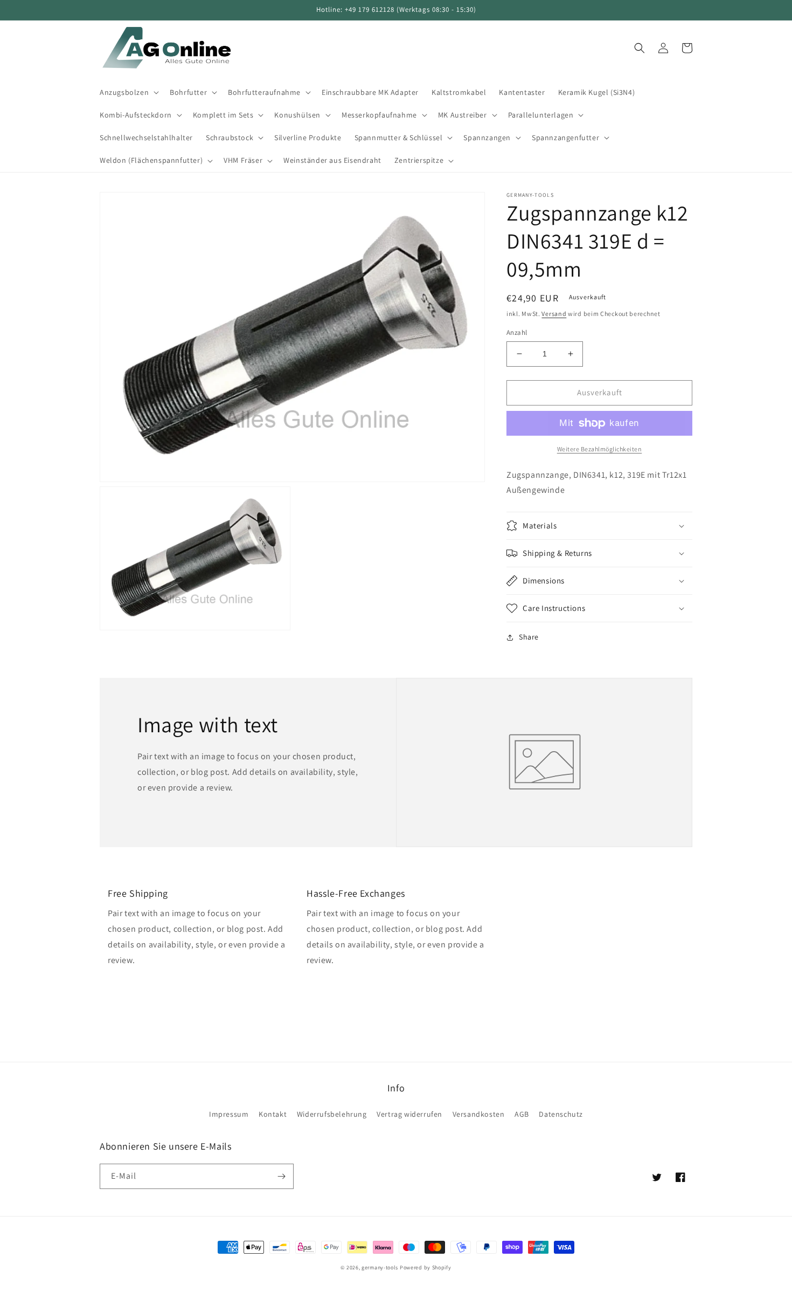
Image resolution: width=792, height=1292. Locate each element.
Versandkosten (479, 1114)
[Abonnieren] (281, 1176)
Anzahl (516, 332)
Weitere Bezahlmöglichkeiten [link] (599, 449)
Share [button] (529, 637)
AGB (522, 1114)
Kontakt (273, 1114)
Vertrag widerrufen (409, 1114)
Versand (553, 314)
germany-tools (380, 1267)
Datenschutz (561, 1114)
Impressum (228, 1114)
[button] (128, 92)
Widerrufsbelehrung (332, 1114)
